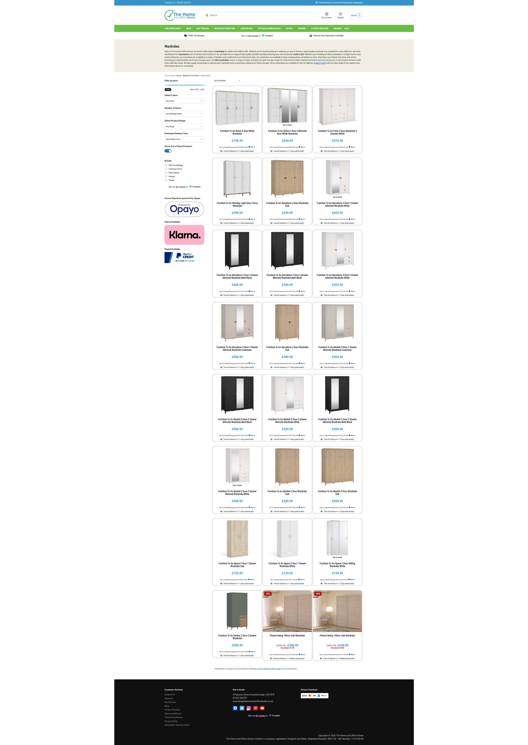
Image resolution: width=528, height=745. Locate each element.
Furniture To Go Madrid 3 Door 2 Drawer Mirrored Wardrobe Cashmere (337, 348)
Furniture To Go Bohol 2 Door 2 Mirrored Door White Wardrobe (287, 132)
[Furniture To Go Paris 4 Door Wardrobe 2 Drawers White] (337, 106)
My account (327, 17)
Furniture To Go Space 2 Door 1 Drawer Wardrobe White (287, 565)
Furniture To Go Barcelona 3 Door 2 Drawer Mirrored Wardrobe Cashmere (237, 348)
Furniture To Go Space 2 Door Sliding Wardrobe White (337, 565)
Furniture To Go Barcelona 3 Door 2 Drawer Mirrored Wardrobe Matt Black (287, 276)
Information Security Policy (177, 725)
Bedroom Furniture (191, 75)
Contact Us (170, 2)
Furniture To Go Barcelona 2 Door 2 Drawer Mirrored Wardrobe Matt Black (237, 276)
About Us (169, 698)
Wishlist (340, 17)
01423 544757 (184, 2)
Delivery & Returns (173, 713)
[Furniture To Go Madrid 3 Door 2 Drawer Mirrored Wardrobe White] (287, 395)
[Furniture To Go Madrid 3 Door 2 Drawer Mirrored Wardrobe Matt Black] (237, 395)
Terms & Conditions (174, 717)
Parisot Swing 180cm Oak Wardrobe (287, 635)
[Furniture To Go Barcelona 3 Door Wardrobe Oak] (287, 179)
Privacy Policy (171, 721)
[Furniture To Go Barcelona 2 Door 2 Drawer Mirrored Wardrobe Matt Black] (237, 250)
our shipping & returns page (270, 669)
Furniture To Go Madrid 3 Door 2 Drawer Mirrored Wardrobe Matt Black (237, 420)
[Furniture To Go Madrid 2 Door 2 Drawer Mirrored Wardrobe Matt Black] (337, 395)
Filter (168, 89)
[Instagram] (249, 708)
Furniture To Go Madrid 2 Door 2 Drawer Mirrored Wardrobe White (237, 492)
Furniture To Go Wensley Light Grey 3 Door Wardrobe (237, 204)
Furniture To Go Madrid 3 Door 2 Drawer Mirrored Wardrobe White (287, 420)
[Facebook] (235, 708)
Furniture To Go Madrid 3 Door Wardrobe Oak (337, 492)
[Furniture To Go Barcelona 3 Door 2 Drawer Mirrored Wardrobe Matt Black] (287, 250)
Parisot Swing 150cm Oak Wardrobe (337, 635)
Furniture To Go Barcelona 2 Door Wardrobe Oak (287, 348)
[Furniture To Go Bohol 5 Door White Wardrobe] (237, 106)
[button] (356, 15)
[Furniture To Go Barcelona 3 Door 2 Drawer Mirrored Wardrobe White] (337, 250)
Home (178, 75)
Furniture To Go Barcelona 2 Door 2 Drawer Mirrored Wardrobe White (337, 204)
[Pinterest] (255, 708)
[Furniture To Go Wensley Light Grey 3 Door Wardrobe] (237, 179)
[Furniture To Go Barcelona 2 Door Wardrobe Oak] (287, 323)
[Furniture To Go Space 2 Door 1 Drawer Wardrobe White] (287, 539)
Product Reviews (172, 710)
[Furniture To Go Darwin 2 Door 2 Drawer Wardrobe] (237, 611)
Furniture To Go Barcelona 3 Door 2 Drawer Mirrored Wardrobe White (337, 276)
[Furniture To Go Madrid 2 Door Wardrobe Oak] (287, 467)
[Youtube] (262, 708)
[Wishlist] (255, 90)
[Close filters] (205, 81)
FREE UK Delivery (196, 35)
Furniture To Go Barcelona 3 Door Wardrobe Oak (287, 204)
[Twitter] (242, 708)
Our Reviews (170, 702)
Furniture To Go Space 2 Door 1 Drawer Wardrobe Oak (237, 565)
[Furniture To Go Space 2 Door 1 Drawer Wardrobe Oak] (237, 539)
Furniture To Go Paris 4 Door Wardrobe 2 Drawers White (337, 132)
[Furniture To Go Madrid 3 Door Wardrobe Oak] (337, 467)
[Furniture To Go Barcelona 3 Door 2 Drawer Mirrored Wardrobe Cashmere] (237, 323)
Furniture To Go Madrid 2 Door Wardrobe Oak (287, 492)
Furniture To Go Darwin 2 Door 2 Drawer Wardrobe (237, 637)
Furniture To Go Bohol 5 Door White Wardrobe (237, 132)
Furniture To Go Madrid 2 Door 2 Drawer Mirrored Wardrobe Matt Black (337, 420)
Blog (167, 706)
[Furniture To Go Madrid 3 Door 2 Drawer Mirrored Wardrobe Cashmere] (337, 323)
